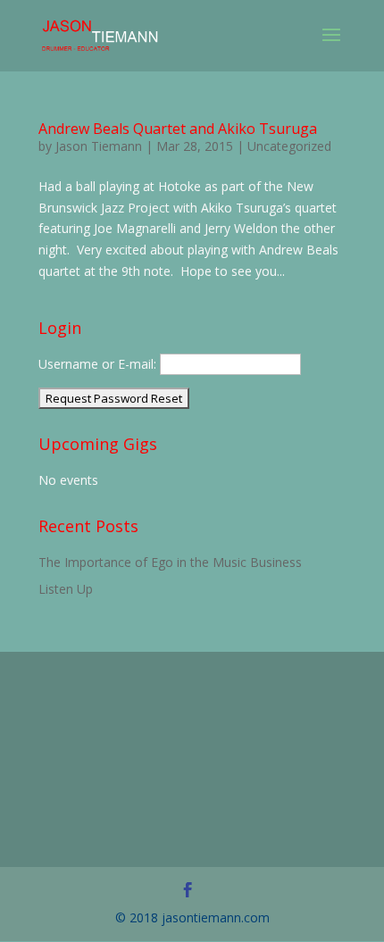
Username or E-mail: (97, 363)
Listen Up (65, 588)
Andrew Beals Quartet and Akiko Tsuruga (177, 128)
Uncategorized (289, 146)
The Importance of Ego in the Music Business (170, 562)
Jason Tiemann (98, 146)
